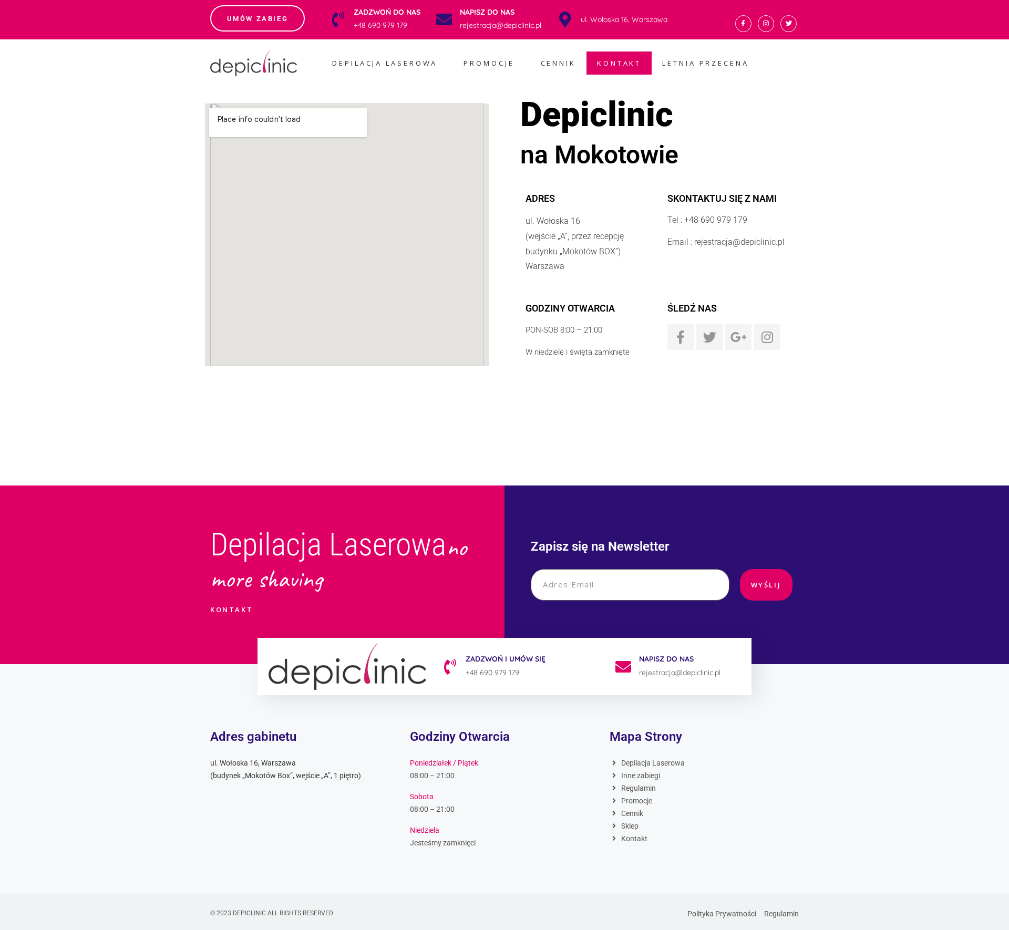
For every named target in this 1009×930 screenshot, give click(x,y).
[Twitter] (788, 23)
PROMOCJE (489, 63)
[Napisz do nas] (444, 19)
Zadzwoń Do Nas (387, 12)
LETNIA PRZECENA (705, 63)
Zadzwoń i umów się (505, 659)
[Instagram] (766, 23)
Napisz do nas (487, 12)
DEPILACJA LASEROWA (384, 63)
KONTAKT (619, 63)
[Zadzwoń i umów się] (450, 667)
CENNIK (558, 63)
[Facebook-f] (743, 23)
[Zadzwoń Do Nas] (338, 19)
